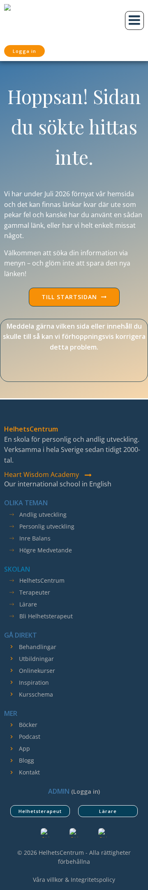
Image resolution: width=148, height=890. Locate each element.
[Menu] (134, 20)
